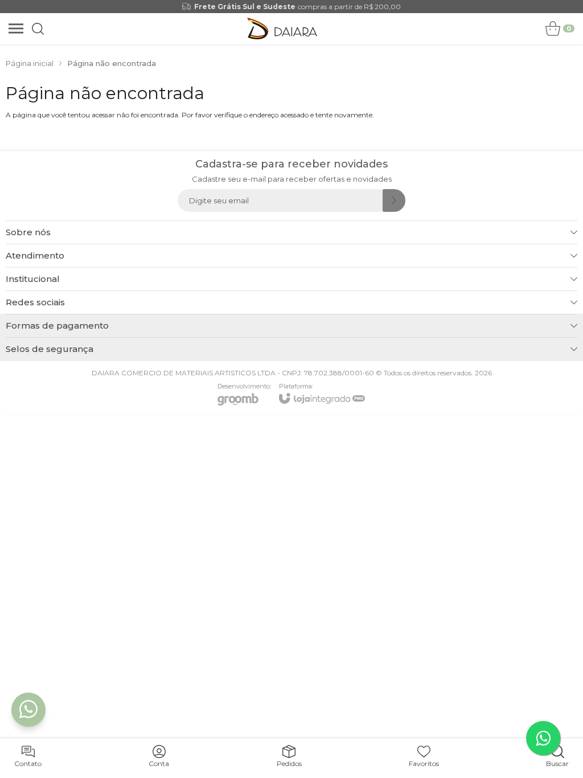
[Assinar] (394, 200)
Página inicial (30, 63)
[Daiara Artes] (282, 28)
